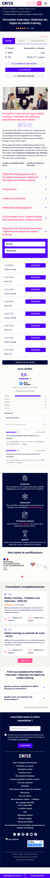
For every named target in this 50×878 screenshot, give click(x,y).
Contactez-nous (25, 773)
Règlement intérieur (25, 815)
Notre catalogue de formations (25, 763)
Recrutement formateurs (25, 776)
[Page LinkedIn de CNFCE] (23, 834)
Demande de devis (12, 876)
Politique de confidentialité (25, 860)
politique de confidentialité (19, 739)
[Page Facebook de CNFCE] (14, 834)
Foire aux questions (25, 783)
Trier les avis (8, 413)
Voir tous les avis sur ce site (25, 391)
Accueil (4, 9)
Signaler (24, 444)
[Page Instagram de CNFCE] (27, 834)
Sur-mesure (37, 41)
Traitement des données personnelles (25, 857)
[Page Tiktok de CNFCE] (35, 834)
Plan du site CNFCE (25, 822)
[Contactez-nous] (29, 3)
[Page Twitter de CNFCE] (18, 834)
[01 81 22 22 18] (34, 3)
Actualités (25, 786)
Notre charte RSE (25, 805)
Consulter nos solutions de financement (35, 164)
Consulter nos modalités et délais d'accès (13, 164)
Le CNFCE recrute (25, 808)
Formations (12, 9)
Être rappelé (37, 876)
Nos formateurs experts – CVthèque (25, 799)
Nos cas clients (25, 796)
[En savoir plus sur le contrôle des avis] (30, 379)
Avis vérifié (41, 432)
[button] (25, 177)
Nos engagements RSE (25, 803)
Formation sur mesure (25, 766)
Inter (9, 41)
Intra (21, 41)
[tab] (22, 577)
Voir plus (25, 661)
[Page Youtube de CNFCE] (31, 834)
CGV (25, 812)
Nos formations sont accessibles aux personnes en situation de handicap (25, 826)
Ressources (25, 793)
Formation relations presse (26, 9)
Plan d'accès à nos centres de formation (25, 789)
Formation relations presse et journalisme (17, 11)
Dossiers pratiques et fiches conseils (25, 779)
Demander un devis (25, 769)
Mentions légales (25, 818)
